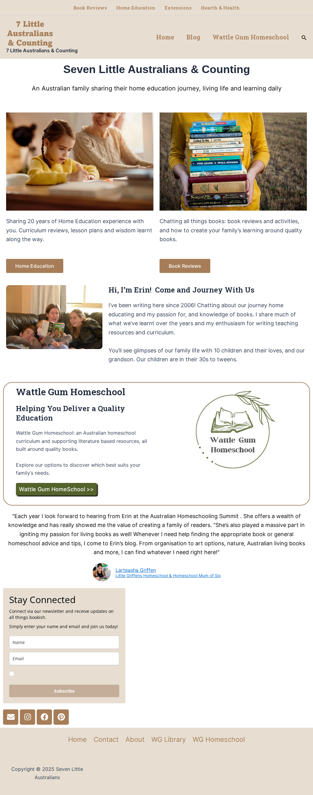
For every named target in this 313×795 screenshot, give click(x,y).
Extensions (178, 8)
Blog (193, 37)
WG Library (168, 739)
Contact (106, 739)
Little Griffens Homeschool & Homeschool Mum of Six (168, 576)
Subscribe (64, 691)
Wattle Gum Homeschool (250, 37)
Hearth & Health (220, 8)
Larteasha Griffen (136, 570)
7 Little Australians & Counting (42, 50)
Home (165, 37)
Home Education (135, 8)
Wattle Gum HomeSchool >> (56, 489)
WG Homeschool (219, 739)
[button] (304, 37)
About (135, 739)
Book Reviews (90, 8)
